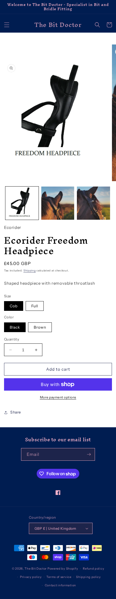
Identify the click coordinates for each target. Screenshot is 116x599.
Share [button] (15, 412)
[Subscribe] (89, 454)
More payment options (58, 397)
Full (34, 306)
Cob (14, 306)
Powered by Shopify (62, 568)
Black (15, 327)
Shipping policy (88, 577)
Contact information (60, 585)
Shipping (29, 270)
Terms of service (58, 577)
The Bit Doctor (36, 568)
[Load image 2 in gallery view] (57, 203)
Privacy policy (31, 577)
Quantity (11, 339)
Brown (40, 327)
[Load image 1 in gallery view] (22, 203)
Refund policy (93, 568)
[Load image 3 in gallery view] (93, 203)
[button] (7, 25)
